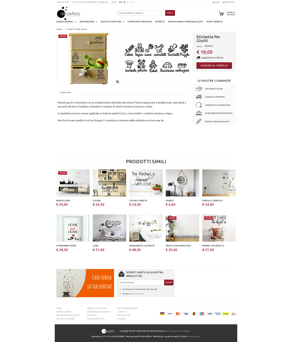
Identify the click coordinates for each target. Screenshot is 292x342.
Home (59, 29)
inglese (124, 2)
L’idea (113, 2)
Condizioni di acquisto (99, 312)
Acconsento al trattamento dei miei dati (139, 289)
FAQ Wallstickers (65, 319)
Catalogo (92, 315)
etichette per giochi (76, 29)
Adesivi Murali (64, 21)
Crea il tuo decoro (96, 308)
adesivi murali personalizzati (185, 21)
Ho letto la (133, 294)
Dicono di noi (124, 315)
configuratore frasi (139, 21)
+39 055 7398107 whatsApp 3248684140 (90, 2)
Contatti (122, 312)
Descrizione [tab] (66, 92)
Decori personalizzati (68, 315)
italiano (120, 2)
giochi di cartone (111, 21)
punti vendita (215, 21)
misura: (199, 46)
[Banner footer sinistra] (85, 282)
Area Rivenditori (95, 319)
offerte (160, 21)
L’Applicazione (63, 312)
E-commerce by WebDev (179, 331)
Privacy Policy (138, 294)
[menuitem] (59, 29)
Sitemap (121, 319)
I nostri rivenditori (127, 308)
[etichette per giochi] (88, 58)
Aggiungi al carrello (214, 65)
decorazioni (87, 21)
